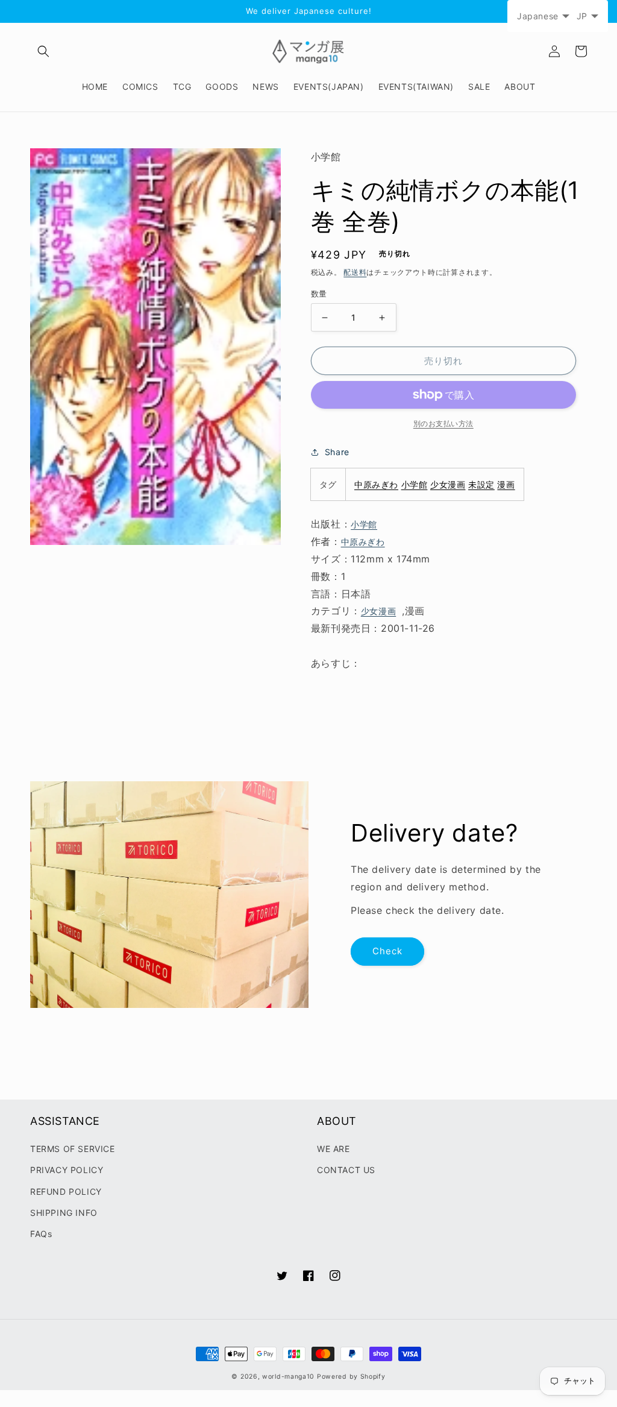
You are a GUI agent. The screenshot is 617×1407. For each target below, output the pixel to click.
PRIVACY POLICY (66, 1170)
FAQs (41, 1234)
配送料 (354, 272)
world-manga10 (288, 1376)
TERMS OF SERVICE (72, 1149)
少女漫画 (447, 484)
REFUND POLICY (66, 1191)
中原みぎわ (376, 484)
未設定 (481, 484)
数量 (319, 293)
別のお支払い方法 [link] (443, 423)
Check (387, 951)
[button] (43, 51)
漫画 (506, 484)
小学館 (414, 484)
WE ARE (333, 1149)
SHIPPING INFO (64, 1212)
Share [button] (337, 452)
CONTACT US (346, 1170)
